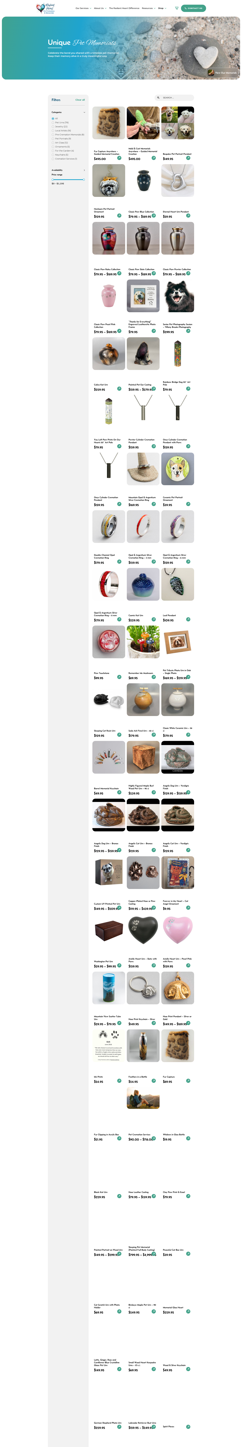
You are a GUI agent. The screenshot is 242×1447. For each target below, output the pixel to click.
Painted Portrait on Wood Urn (108, 1250)
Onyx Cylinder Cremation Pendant (106, 498)
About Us (99, 8)
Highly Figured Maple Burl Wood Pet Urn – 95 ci (141, 787)
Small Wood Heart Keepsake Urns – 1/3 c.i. (142, 1363)
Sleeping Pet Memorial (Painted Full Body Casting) (142, 1248)
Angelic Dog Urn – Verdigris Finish (176, 787)
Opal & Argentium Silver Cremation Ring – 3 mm (140, 556)
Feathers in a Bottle (138, 1077)
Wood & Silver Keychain (174, 1365)
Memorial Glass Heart (173, 1307)
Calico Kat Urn (101, 384)
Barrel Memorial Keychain (106, 788)
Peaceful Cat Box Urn (173, 1250)
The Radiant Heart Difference (124, 8)
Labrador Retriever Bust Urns (142, 1423)
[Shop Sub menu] (165, 8)
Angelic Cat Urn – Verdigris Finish (175, 844)
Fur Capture (169, 1077)
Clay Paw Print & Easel (174, 1192)
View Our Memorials (226, 72)
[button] (68, 112)
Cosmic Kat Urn (136, 615)
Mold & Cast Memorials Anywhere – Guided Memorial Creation (143, 151)
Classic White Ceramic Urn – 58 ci (177, 729)
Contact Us (195, 8)
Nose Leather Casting (138, 1192)
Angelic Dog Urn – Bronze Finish (106, 844)
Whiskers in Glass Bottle (174, 1134)
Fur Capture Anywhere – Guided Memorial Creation (106, 152)
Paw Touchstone (101, 673)
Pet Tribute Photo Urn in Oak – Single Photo (177, 671)
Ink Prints (98, 1077)
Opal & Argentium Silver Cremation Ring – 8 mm (105, 614)
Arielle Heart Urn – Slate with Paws (143, 960)
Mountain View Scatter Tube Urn (107, 1017)
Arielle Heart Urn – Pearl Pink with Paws (177, 960)
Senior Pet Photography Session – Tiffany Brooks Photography (177, 325)
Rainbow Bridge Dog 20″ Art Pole (176, 383)
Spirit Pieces (168, 1426)
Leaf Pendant (169, 615)
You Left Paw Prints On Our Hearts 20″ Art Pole (107, 441)
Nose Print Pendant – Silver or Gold (177, 1017)
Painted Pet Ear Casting (140, 384)
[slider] (53, 180)
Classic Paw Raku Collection (107, 269)
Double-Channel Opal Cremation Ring (104, 556)
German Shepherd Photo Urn (107, 1423)
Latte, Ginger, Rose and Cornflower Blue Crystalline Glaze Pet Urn (106, 1362)
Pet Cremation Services (139, 1134)
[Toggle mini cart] (176, 8)
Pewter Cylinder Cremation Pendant (141, 441)
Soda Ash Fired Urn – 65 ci (141, 730)
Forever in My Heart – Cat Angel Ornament (175, 902)
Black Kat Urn (100, 1192)
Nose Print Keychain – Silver (142, 1019)
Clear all (80, 100)
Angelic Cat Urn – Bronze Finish (141, 844)
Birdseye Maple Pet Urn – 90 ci (142, 1306)
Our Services (82, 8)
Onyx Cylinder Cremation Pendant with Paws (175, 441)
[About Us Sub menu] (106, 8)
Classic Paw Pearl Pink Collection (104, 325)
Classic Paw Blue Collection (141, 211)
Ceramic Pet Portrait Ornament (173, 498)
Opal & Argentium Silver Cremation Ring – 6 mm (174, 556)
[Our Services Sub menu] (90, 8)
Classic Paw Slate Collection (141, 269)
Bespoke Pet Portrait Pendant (177, 154)
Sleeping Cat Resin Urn (104, 730)
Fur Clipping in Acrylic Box (106, 1134)
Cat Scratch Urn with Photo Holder (107, 1306)
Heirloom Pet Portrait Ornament (104, 210)
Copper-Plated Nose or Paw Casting (142, 902)
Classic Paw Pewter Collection (177, 269)
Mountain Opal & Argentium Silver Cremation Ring (142, 498)
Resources (147, 8)
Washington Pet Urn (103, 961)
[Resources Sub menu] (155, 8)
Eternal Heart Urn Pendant (176, 211)
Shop (160, 8)
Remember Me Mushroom (141, 673)
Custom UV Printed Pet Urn (107, 904)
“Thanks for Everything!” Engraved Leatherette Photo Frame (142, 324)
